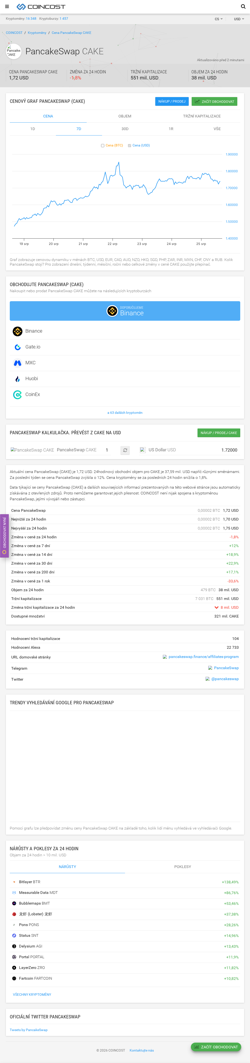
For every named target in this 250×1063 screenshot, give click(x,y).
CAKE (59, 449)
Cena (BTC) (114, 145)
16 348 (31, 18)
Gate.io (32, 347)
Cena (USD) (141, 145)
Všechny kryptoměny (32, 994)
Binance (33, 331)
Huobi (31, 378)
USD (162, 449)
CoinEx (32, 394)
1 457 (64, 18)
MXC (30, 363)
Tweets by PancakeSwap (29, 1030)
